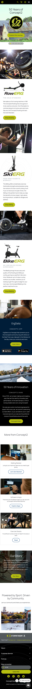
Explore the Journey (16, 35)
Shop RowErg (9, 118)
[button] (10, 43)
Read (16, 540)
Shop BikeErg (9, 291)
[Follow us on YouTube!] (23, 676)
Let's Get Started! (16, 472)
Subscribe (16, 672)
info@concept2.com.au (24, 640)
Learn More (16, 344)
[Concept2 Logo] (2, 2)
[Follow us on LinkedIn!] (18, 676)
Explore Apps (16, 506)
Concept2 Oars (16, 421)
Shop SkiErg (9, 205)
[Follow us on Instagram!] (13, 676)
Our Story (16, 576)
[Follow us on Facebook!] (8, 676)
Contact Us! (12, 640)
